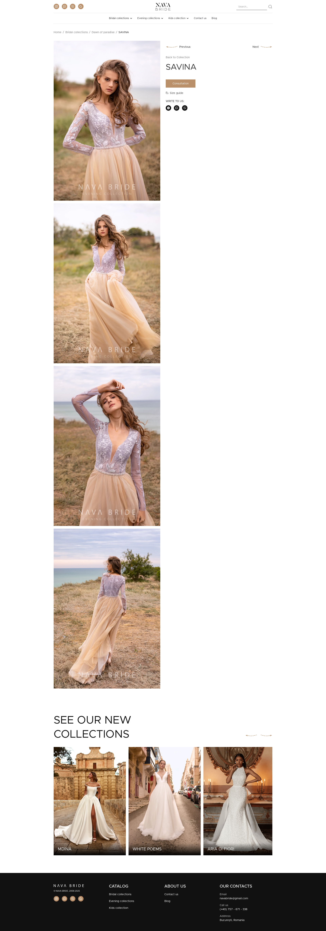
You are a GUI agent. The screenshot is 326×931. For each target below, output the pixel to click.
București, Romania (232, 920)
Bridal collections (76, 32)
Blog (214, 18)
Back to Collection (178, 57)
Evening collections (121, 901)
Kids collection (118, 908)
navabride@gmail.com (234, 898)
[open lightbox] (107, 122)
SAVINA (124, 32)
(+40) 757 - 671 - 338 (233, 909)
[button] (120, 18)
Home (57, 32)
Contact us (200, 18)
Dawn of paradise (103, 32)
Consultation (181, 83)
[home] (163, 7)
